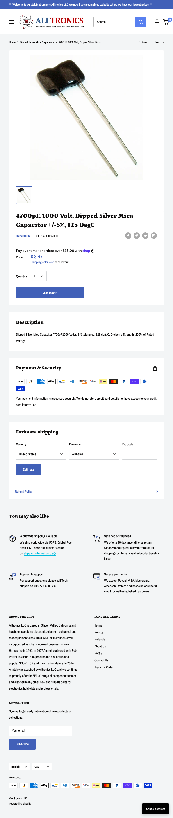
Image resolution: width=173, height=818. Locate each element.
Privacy (98, 632)
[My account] (157, 21)
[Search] (140, 22)
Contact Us (101, 660)
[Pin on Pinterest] (137, 235)
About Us (100, 646)
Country (21, 444)
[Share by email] (154, 235)
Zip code (127, 444)
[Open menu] (11, 22)
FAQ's (98, 653)
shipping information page (40, 553)
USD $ (38, 766)
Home (12, 42)
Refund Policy (23, 491)
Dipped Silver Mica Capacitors (37, 42)
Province (75, 444)
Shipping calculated (42, 262)
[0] (166, 22)
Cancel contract (155, 809)
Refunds (99, 639)
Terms (98, 625)
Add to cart (50, 292)
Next (158, 42)
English (15, 766)
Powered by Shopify (20, 804)
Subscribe (22, 744)
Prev (144, 42)
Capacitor (23, 236)
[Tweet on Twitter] (145, 235)
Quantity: (22, 276)
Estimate (28, 469)
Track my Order (103, 667)
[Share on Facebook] (128, 235)
